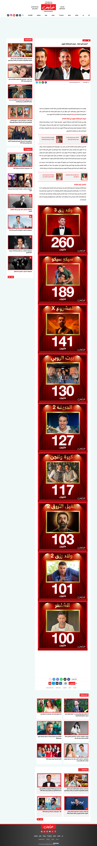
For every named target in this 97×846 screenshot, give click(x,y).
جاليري (46, 15)
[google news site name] (65, 683)
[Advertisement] (48, 28)
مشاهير (76, 15)
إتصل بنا (53, 839)
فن (83, 15)
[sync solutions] (56, 844)
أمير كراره (74, 688)
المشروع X (64, 688)
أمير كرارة (73, 114)
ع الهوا (69, 15)
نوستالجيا (38, 15)
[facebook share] (46, 82)
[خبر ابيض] (48, 7)
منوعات (53, 15)
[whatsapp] (50, 679)
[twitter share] (43, 82)
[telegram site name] (53, 683)
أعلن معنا (48, 839)
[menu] (23, 15)
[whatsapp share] (40, 82)
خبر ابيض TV (61, 15)
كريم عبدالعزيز (58, 688)
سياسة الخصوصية (41, 839)
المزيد (41, 819)
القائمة (29, 15)
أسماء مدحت (85, 82)
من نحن (57, 839)
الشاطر (70, 688)
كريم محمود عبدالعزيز (49, 688)
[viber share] (37, 82)
